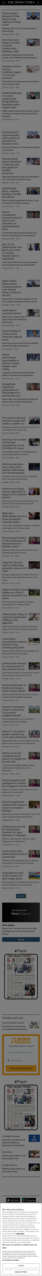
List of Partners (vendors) (10, 1260)
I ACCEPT (21, 1265)
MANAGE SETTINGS (21, 1272)
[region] (21, 1239)
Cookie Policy (20, 1233)
